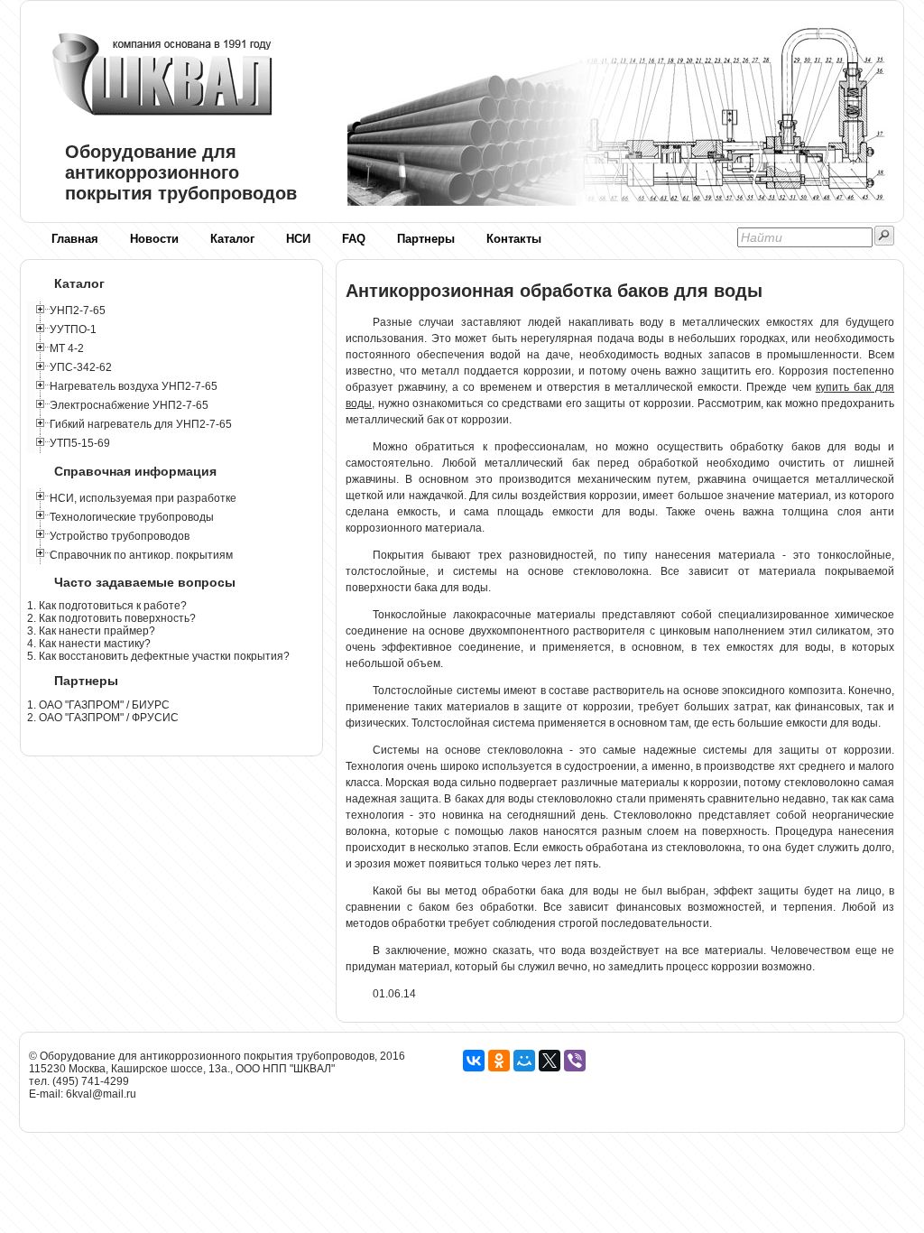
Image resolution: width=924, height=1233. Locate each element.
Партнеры (426, 239)
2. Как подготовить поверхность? (111, 618)
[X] (549, 1060)
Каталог (232, 239)
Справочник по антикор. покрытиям (141, 555)
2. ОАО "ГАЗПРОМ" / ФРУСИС (103, 717)
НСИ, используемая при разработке (143, 498)
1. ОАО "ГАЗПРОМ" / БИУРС (98, 705)
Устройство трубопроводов (119, 536)
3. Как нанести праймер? (91, 631)
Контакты (513, 239)
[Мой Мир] (524, 1060)
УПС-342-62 (81, 367)
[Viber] (575, 1060)
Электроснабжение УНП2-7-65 (129, 405)
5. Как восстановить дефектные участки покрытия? (158, 656)
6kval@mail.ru (101, 1094)
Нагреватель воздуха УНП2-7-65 (133, 386)
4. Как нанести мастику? (89, 643)
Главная (74, 239)
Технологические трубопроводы (132, 517)
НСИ (298, 239)
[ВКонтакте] (474, 1060)
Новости (154, 239)
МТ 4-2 (67, 348)
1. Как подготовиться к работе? (107, 605)
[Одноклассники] (499, 1060)
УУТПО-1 (73, 329)
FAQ (353, 239)
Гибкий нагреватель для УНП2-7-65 (141, 424)
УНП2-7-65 (78, 310)
